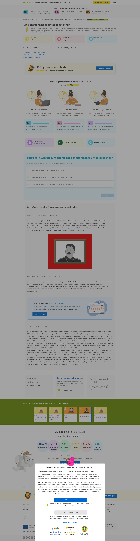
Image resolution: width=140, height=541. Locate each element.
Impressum (76, 522)
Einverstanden (70, 500)
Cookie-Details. (94, 478)
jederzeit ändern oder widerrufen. (52, 491)
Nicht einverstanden (70, 512)
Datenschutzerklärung (78, 478)
